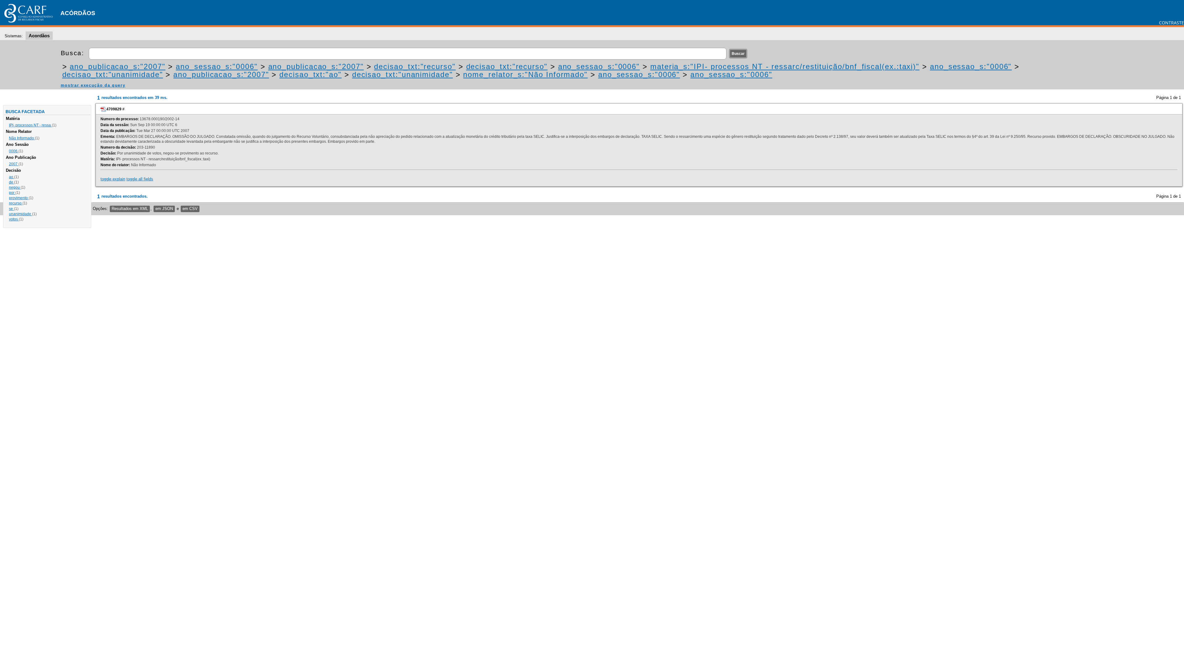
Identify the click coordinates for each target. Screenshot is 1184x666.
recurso (16, 203)
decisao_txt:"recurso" (414, 66)
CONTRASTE (1171, 23)
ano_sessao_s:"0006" (216, 66)
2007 (13, 164)
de (11, 182)
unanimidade (20, 214)
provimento (19, 198)
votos (14, 219)
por (12, 193)
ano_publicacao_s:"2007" (117, 66)
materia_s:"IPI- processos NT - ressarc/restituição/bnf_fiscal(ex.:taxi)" (784, 66)
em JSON (164, 208)
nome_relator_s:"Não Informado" (525, 74)
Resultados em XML (130, 208)
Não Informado (22, 138)
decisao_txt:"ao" (310, 74)
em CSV (190, 208)
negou (15, 187)
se (11, 209)
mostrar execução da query (93, 85)
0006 (13, 151)
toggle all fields (139, 179)
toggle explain (113, 179)
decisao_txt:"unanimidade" (112, 74)
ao (11, 177)
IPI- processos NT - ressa (30, 125)
